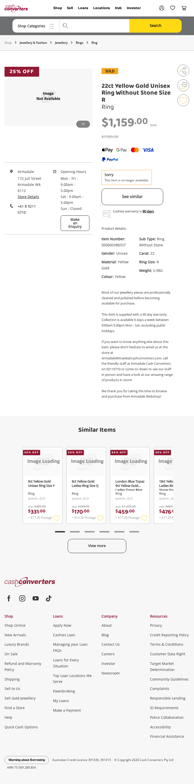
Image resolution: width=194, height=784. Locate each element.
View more (97, 545)
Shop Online (15, 625)
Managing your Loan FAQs (70, 647)
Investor (134, 8)
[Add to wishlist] (183, 100)
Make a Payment (67, 710)
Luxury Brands (17, 644)
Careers (108, 653)
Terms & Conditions (166, 644)
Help (8, 717)
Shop (57, 8)
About (107, 625)
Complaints (159, 688)
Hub (118, 8)
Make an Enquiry (75, 223)
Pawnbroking (64, 691)
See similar (132, 196)
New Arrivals (15, 635)
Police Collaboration (167, 717)
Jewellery (61, 42)
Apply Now (62, 625)
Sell (70, 8)
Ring (94, 42)
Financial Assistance (167, 736)
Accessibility (160, 727)
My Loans (61, 700)
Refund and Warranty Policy (23, 666)
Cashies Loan (64, 635)
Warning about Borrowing (27, 760)
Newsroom (111, 673)
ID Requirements (164, 707)
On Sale (11, 653)
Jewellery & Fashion (33, 42)
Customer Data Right (167, 653)
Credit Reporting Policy (169, 635)
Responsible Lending (167, 698)
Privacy (156, 625)
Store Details (28, 196)
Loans (83, 8)
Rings (79, 42)
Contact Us (111, 644)
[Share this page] (183, 70)
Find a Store (15, 707)
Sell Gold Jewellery (20, 698)
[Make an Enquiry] (183, 85)
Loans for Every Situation (66, 663)
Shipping (12, 679)
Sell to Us (12, 688)
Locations (101, 8)
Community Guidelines (169, 679)
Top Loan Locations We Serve (72, 678)
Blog (105, 635)
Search (155, 25)
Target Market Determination (162, 666)
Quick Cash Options (21, 727)
